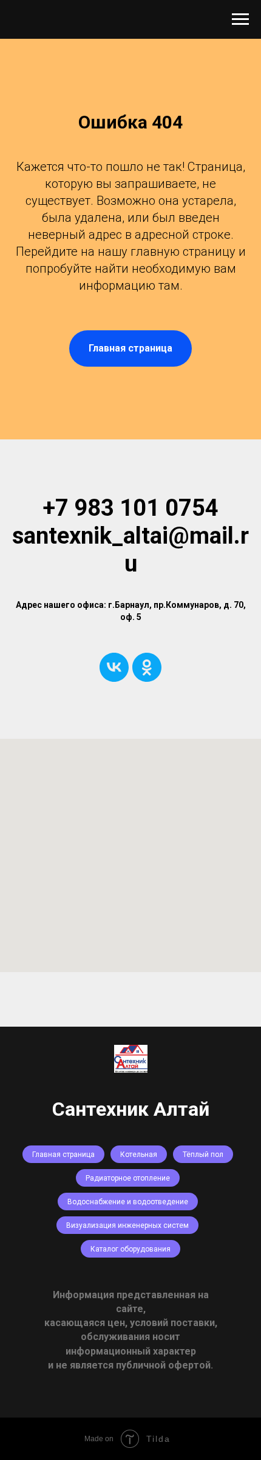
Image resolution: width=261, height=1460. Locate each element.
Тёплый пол (203, 1154)
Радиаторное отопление (128, 1178)
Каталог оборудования (130, 1249)
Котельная (138, 1154)
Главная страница (63, 1154)
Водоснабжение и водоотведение (127, 1202)
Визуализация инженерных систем (127, 1225)
